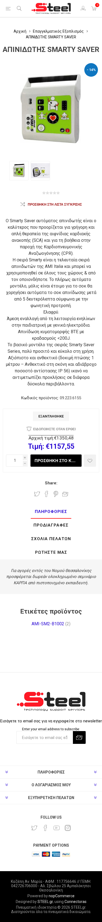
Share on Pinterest (56, 494)
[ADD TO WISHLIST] (90, 460)
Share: (51, 483)
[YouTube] (56, 828)
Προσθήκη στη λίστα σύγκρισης (55, 204)
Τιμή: (36, 446)
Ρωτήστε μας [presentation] (51, 552)
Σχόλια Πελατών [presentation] (51, 538)
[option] (19, 170)
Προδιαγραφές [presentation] (51, 525)
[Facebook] (45, 828)
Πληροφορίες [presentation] (51, 511)
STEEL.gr (45, 901)
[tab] (51, 512)
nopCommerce (62, 896)
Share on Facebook (47, 494)
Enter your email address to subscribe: (51, 729)
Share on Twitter (37, 494)
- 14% (91, 70)
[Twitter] (34, 828)
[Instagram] (67, 828)
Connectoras (75, 901)
